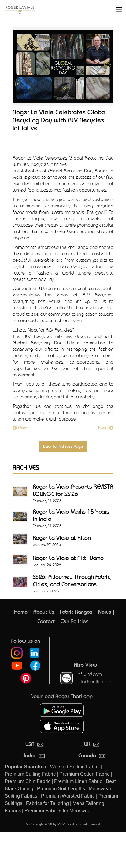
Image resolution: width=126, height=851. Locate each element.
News (104, 612)
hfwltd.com (90, 674)
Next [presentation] (103, 428)
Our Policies (74, 621)
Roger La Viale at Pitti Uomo (68, 559)
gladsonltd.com (94, 681)
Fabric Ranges (76, 612)
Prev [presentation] (22, 428)
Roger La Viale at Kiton (62, 538)
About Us (43, 612)
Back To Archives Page (63, 447)
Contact (46, 621)
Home (21, 612)
